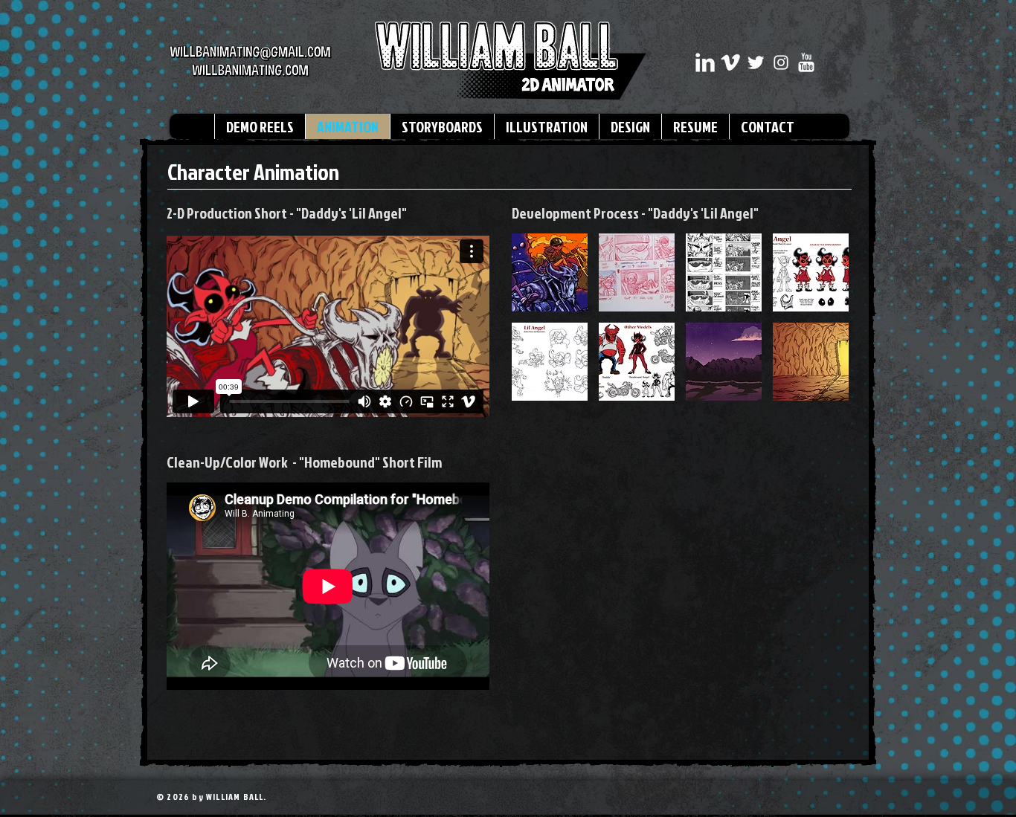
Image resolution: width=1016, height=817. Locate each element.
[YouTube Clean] (806, 62)
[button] (550, 272)
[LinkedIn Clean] (705, 62)
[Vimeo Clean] (730, 62)
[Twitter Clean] (755, 62)
